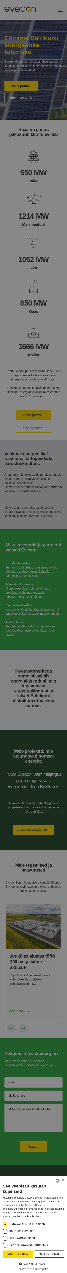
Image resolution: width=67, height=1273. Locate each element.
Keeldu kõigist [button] (49, 1254)
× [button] (62, 1180)
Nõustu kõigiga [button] (17, 1254)
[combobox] (58, 1181)
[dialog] (33, 1224)
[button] (33, 1264)
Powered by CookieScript (33, 1269)
